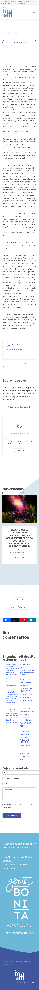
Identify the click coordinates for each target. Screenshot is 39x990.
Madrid (22, 732)
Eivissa (22, 694)
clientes (23, 677)
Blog (15, 33)
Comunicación (25, 683)
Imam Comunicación (26, 729)
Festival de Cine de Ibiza (26, 703)
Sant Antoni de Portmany (27, 751)
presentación (29, 745)
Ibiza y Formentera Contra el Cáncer (25, 723)
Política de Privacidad (16, 982)
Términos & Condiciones (29, 982)
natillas (26, 364)
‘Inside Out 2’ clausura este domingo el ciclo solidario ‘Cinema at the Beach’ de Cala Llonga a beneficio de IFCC (12, 716)
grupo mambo (24, 714)
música (22, 737)
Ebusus (32, 688)
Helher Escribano (24, 717)
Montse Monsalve (25, 734)
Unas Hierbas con (25, 756)
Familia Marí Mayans (26, 700)
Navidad (27, 737)
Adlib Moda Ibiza (25, 671)
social (21, 753)
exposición (28, 697)
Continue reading (19, 557)
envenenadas (13, 364)
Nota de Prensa (24, 740)
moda (27, 732)
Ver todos (20, 493)
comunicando (24, 685)
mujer (21, 364)
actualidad (25, 665)
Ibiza (29, 719)
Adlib (21, 668)
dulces (4, 364)
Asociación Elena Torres (27, 673)
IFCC (21, 726)
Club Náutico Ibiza (26, 680)
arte (33, 670)
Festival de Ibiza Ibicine (26, 709)
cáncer (22, 688)
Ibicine (22, 720)
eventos (22, 697)
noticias (22, 745)
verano (22, 759)
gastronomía (31, 711)
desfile (27, 688)
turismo (27, 753)
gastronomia (23, 711)
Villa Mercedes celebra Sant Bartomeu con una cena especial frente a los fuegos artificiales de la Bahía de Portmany (19, 538)
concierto (31, 685)
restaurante (23, 748)
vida (4, 367)
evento (28, 694)
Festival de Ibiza (24, 706)
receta (31, 364)
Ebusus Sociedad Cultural (25, 691)
